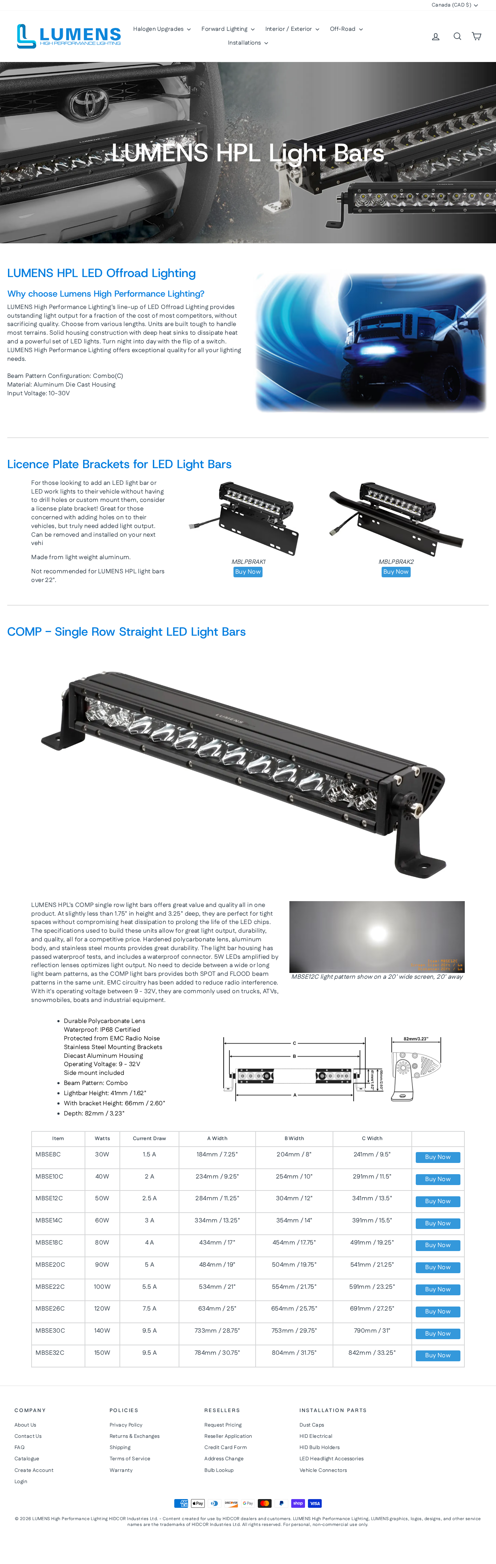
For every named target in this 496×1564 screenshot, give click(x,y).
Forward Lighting (225, 29)
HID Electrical (316, 1436)
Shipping (120, 1447)
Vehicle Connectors (323, 1470)
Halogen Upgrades (159, 29)
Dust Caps (312, 1425)
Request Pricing (222, 1425)
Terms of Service (130, 1458)
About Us (25, 1425)
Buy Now (248, 572)
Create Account (34, 1470)
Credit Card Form (225, 1447)
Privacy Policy (126, 1425)
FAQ (20, 1447)
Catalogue (27, 1458)
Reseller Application (228, 1436)
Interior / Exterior (289, 29)
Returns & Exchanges (135, 1436)
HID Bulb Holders (320, 1447)
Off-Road (343, 29)
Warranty (121, 1470)
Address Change (224, 1458)
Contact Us (28, 1436)
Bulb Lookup (219, 1470)
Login (21, 1481)
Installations (245, 43)
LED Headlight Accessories (332, 1458)
